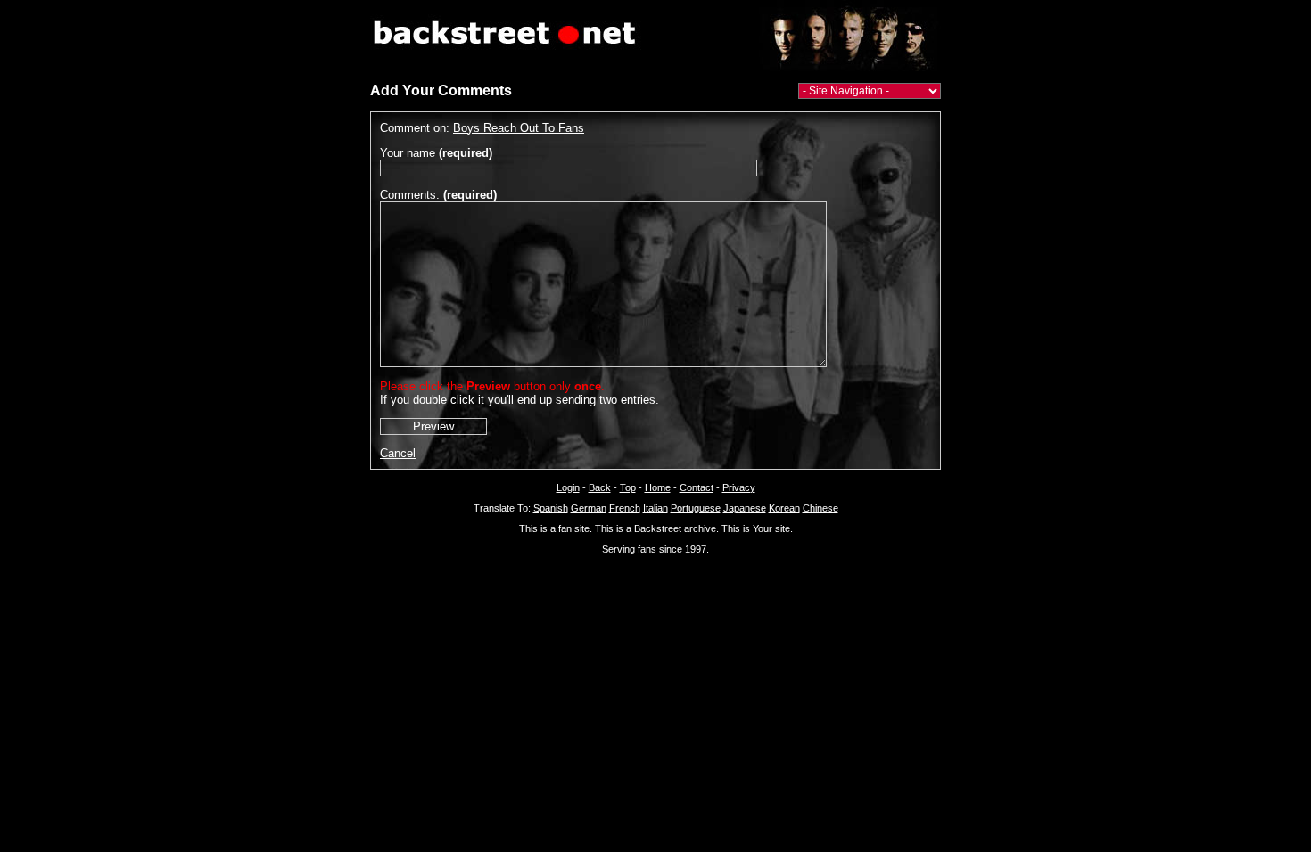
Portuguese (696, 508)
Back (600, 487)
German (588, 508)
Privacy (738, 487)
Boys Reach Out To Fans (518, 128)
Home (658, 487)
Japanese (744, 508)
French (624, 508)
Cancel (398, 453)
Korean (784, 508)
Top (628, 487)
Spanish (550, 508)
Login (568, 487)
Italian (655, 508)
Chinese (820, 508)
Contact (696, 487)
